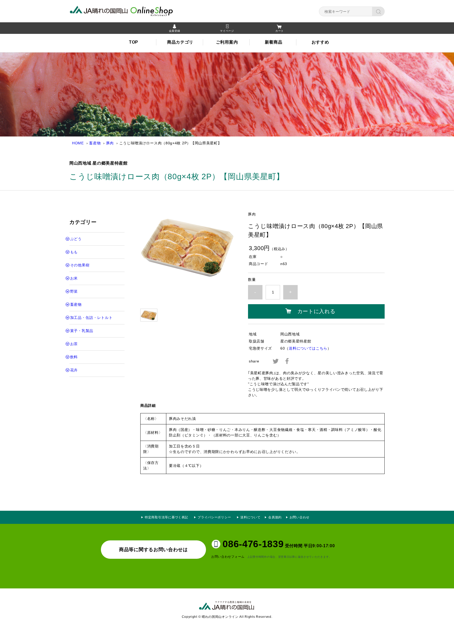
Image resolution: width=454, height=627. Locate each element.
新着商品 (273, 42)
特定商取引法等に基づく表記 (166, 517)
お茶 (74, 344)
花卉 (74, 370)
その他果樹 (80, 265)
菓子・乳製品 (81, 331)
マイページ (227, 30)
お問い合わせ (299, 517)
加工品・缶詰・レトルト (91, 317)
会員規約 (275, 517)
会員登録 (174, 30)
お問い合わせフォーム (228, 556)
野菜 (74, 291)
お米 (74, 278)
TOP (133, 42)
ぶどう (76, 239)
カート (279, 30)
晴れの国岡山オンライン (131, 10)
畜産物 (95, 143)
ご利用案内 (227, 42)
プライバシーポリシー (216, 517)
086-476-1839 (253, 544)
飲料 (74, 357)
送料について (250, 517)
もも (74, 252)
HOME (78, 143)
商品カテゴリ (180, 42)
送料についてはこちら (308, 348)
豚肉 (110, 143)
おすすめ (320, 42)
